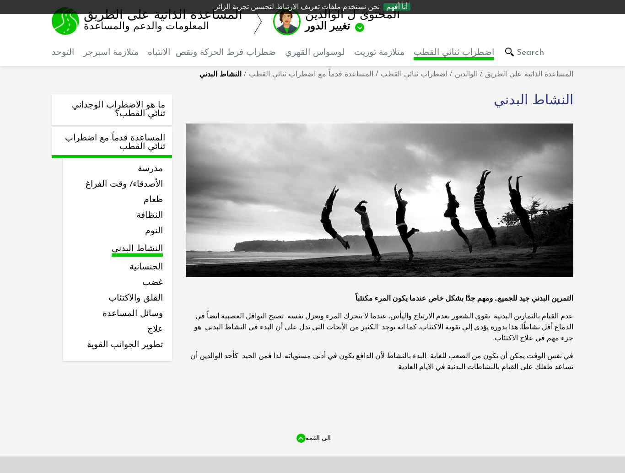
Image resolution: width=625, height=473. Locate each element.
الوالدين (466, 74)
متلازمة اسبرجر (111, 52)
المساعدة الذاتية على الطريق (529, 74)
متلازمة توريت (379, 52)
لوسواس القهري (315, 52)
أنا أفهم (397, 7)
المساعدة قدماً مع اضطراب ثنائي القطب (311, 74)
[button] (346, 21)
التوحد (63, 52)
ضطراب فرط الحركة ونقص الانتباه (212, 52)
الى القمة (318, 437)
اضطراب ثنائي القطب (454, 52)
